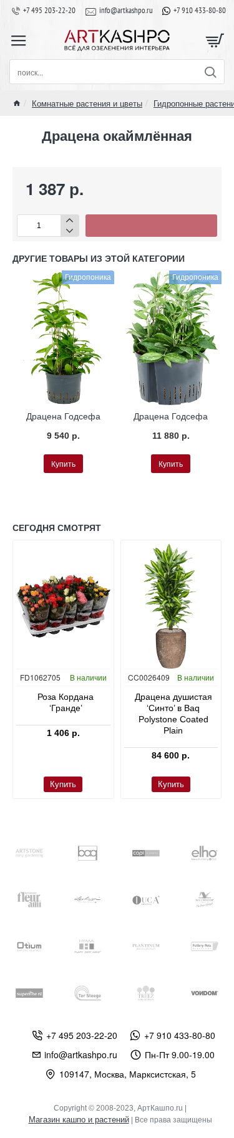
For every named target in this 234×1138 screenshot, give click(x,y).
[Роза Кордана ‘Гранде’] (63, 606)
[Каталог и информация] (18, 40)
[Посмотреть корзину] (215, 40)
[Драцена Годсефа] (63, 338)
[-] (70, 231)
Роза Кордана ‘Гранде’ (65, 702)
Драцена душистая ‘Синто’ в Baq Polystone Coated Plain (173, 714)
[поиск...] (210, 72)
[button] (151, 225)
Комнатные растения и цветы (87, 103)
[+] (70, 220)
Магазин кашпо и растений (79, 1119)
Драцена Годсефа (63, 416)
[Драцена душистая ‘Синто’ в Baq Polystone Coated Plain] (171, 606)
